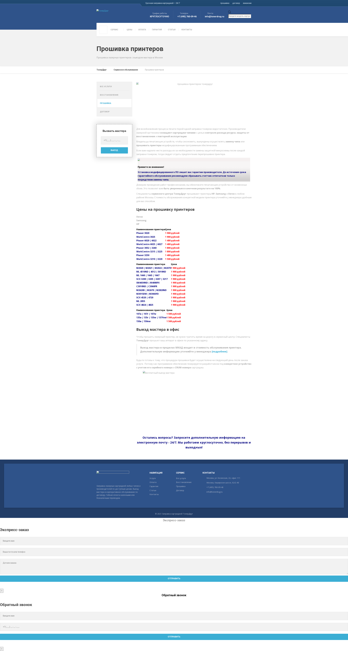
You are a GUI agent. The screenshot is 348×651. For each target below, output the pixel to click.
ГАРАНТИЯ (157, 30)
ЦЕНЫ (129, 30)
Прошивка (105, 103)
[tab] (194, 217)
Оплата (153, 482)
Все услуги (106, 86)
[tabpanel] (194, 244)
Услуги (153, 478)
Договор (105, 111)
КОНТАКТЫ (186, 30)
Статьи (153, 490)
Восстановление (109, 95)
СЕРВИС (114, 30)
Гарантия (154, 486)
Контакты (154, 494)
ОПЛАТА (142, 30)
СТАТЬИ (171, 30)
